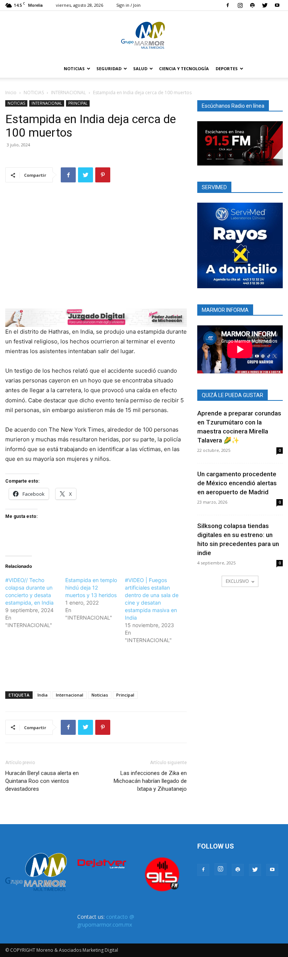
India (43, 695)
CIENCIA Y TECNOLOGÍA (184, 68)
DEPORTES (227, 68)
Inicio (10, 92)
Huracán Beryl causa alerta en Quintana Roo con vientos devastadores (42, 781)
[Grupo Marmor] (144, 36)
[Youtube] (277, 5)
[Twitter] (264, 5)
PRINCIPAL (77, 103)
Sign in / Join (128, 5)
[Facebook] (227, 5)
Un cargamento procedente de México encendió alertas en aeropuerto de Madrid (237, 483)
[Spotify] (252, 5)
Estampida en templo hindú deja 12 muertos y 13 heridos (91, 587)
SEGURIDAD (109, 68)
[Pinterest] (102, 174)
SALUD (140, 68)
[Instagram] (240, 5)
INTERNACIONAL (68, 92)
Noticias (100, 695)
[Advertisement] (96, 666)
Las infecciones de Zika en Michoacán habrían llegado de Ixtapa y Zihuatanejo (150, 781)
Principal (125, 695)
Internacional (69, 695)
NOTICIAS (74, 68)
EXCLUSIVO (237, 581)
